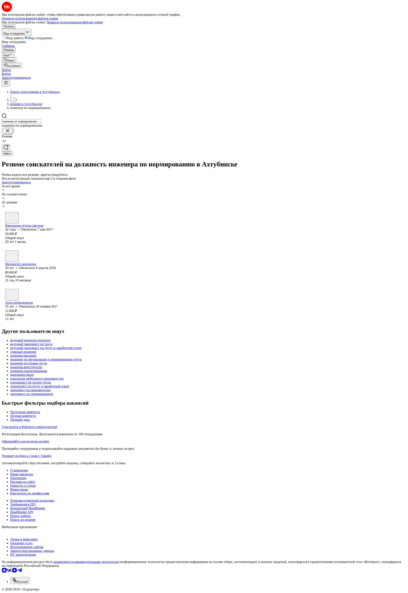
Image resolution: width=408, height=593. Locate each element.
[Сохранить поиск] (6, 147)
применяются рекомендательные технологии (86, 562)
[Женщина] (12, 217)
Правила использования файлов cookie (75, 22)
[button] (6, 70)
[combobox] (21, 121)
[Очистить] (8, 131)
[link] (9, 60)
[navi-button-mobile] (6, 83)
